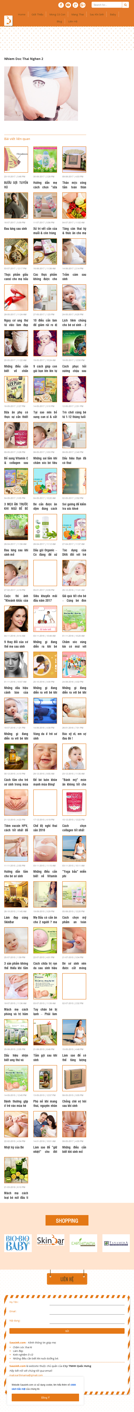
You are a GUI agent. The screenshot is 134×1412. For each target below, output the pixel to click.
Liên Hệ (72, 21)
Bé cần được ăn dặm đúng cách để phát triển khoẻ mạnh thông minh (45, 506)
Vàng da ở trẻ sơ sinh (45, 735)
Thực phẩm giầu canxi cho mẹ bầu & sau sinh (16, 276)
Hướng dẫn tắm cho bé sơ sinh (16, 873)
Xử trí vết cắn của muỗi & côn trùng (45, 230)
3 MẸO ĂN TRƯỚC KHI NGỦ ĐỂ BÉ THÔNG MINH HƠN (16, 506)
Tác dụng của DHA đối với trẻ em (74, 552)
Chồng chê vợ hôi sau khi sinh (74, 1103)
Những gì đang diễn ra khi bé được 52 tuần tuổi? (45, 643)
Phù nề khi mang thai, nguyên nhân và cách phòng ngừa (45, 1103)
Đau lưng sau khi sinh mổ (16, 552)
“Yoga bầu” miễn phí (74, 873)
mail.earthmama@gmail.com (26, 1375)
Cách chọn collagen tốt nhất (74, 827)
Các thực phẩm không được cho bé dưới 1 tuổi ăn (45, 276)
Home (21, 14)
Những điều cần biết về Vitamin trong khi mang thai (45, 873)
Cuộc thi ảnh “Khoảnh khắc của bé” (16, 597)
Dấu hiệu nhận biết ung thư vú (16, 1057)
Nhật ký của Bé (14, 1147)
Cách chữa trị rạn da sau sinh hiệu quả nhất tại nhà (45, 965)
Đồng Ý (45, 1397)
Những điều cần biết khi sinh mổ (74, 1149)
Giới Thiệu (37, 14)
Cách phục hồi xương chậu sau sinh (74, 368)
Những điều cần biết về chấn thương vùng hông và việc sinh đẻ (16, 368)
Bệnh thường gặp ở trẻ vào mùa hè (16, 1103)
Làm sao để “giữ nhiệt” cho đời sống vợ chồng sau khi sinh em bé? (45, 1149)
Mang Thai (77, 14)
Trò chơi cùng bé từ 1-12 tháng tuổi (74, 414)
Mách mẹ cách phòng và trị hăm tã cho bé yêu (16, 1011)
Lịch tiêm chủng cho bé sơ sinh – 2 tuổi (74, 322)
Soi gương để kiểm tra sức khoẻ (74, 506)
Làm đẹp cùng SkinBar (16, 919)
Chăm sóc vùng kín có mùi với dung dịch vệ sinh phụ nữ (74, 643)
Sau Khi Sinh (97, 14)
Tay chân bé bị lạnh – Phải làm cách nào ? (45, 1011)
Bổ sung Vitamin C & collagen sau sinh (16, 460)
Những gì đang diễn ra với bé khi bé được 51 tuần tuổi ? (45, 689)
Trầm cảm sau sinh (74, 276)
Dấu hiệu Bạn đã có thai (74, 460)
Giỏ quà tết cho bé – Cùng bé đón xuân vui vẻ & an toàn (74, 597)
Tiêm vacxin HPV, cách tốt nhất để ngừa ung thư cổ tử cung (16, 827)
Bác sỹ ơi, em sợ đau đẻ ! (74, 735)
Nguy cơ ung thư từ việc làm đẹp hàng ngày (16, 322)
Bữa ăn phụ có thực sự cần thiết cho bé (16, 414)
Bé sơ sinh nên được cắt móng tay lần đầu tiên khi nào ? (74, 965)
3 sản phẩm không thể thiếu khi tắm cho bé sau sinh (16, 965)
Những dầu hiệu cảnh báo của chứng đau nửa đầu (16, 689)
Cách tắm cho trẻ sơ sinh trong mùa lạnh (16, 781)
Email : (13, 1311)
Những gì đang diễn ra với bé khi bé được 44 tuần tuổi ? (16, 735)
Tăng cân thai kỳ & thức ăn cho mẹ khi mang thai (74, 230)
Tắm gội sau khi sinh (45, 1057)
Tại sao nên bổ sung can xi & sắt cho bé (45, 414)
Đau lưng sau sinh (15, 228)
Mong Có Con (57, 14)
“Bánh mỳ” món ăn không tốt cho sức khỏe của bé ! (74, 781)
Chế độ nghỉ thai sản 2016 (45, 827)
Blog (59, 21)
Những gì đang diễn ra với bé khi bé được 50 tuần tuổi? (74, 689)
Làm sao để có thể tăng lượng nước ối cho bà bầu (74, 1057)
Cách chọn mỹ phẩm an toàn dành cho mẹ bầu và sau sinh (74, 919)
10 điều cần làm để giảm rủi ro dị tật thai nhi (45, 322)
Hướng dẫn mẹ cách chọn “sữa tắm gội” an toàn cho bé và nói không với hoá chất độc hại (45, 184)
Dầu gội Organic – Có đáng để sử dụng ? (45, 552)
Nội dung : (15, 1320)
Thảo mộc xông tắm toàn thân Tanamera (74, 184)
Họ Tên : (14, 1302)
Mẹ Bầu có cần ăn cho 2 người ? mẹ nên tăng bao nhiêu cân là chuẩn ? (45, 919)
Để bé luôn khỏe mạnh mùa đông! (45, 781)
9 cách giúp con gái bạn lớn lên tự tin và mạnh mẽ (45, 368)
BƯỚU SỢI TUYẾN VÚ (16, 184)
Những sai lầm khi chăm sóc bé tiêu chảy (45, 460)
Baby (113, 14)
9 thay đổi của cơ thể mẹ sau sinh (16, 643)
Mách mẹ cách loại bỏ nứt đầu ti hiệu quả (16, 1195)
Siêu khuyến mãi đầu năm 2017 (45, 597)
